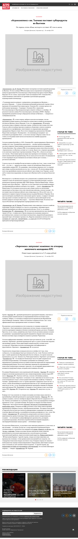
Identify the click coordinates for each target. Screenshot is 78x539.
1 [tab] (35, 499)
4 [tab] (40, 499)
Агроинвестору (46, 186)
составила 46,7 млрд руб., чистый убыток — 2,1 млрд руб (19, 218)
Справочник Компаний (42, 8)
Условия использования (6, 534)
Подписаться (37, 513)
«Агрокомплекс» (7, 119)
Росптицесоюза (6, 211)
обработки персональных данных (31, 516)
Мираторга (10, 376)
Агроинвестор (15, 8)
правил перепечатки (32, 518)
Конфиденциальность (6, 533)
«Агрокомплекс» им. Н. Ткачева (12, 89)
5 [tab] (42, 499)
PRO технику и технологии (27, 8)
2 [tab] (37, 499)
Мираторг (44, 397)
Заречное (10, 314)
